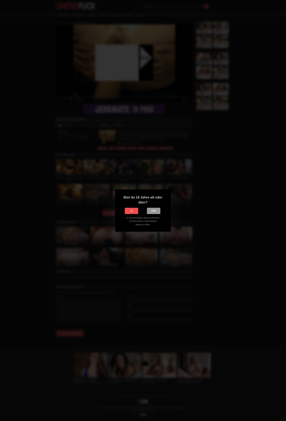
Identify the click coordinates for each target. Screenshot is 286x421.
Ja (131, 211)
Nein (153, 211)
